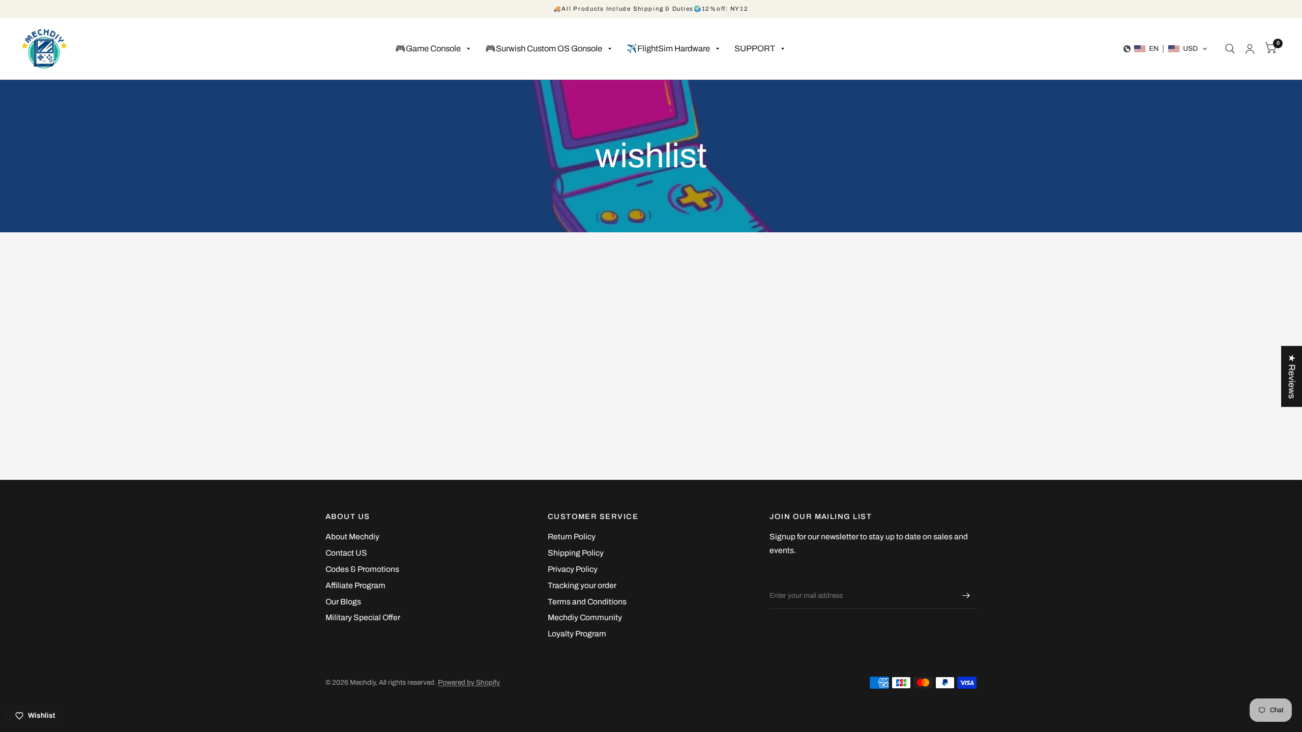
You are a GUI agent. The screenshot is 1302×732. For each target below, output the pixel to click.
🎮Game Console (428, 48)
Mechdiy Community (585, 617)
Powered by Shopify (469, 682)
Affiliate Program (356, 585)
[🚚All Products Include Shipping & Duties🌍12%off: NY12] (650, 9)
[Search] (1230, 48)
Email (778, 576)
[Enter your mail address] (966, 596)
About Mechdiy (352, 536)
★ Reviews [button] (1292, 376)
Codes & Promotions (362, 569)
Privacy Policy (573, 569)
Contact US (346, 552)
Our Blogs (343, 601)
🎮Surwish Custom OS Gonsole (543, 48)
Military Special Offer (363, 617)
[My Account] (1250, 48)
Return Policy (572, 536)
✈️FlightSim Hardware (668, 48)
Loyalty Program (577, 633)
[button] (1165, 49)
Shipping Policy (576, 552)
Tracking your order (582, 585)
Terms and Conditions (587, 601)
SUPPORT (754, 48)
